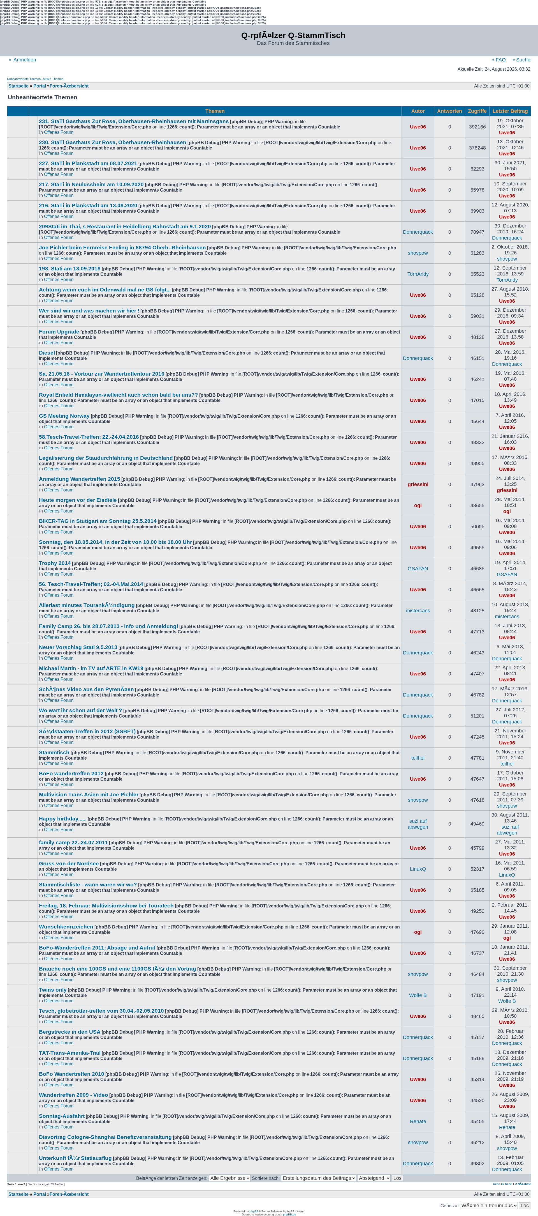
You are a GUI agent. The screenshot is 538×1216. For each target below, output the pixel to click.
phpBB (254, 1211)
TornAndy (418, 274)
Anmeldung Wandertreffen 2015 (79, 479)
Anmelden (24, 60)
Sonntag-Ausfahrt (62, 1116)
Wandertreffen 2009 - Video (73, 1095)
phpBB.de (289, 1214)
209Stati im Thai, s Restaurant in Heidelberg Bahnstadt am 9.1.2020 (125, 226)
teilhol (418, 758)
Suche (522, 60)
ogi (418, 505)
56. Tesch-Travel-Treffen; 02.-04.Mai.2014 (91, 584)
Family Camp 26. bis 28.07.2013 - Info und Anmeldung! (108, 626)
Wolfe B (418, 995)
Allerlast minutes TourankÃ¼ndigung (87, 605)
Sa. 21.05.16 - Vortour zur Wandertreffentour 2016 (101, 374)
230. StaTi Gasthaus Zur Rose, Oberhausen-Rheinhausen (112, 142)
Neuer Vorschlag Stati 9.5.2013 (78, 647)
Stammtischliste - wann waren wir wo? (88, 885)
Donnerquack (418, 232)
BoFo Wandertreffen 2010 (71, 1074)
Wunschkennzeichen (66, 927)
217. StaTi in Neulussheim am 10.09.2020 (91, 184)
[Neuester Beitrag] (518, 132)
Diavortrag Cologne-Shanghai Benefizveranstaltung (105, 1137)
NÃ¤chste (524, 1183)
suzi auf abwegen (418, 824)
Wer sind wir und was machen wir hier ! (89, 311)
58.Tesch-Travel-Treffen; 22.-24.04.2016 (89, 437)
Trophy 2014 (55, 563)
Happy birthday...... (63, 819)
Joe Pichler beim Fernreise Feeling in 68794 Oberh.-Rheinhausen (122, 247)
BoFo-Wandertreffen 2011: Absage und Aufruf (97, 948)
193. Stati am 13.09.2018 (70, 269)
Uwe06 (418, 127)
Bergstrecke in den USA (70, 1032)
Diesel (47, 353)
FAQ (500, 60)
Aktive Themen (53, 79)
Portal (39, 86)
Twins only (53, 990)
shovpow (418, 253)
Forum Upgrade (59, 332)
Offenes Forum (58, 132)
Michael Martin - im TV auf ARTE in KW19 (91, 668)
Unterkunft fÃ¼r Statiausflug (75, 1158)
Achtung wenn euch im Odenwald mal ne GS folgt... (105, 290)
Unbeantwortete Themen (24, 79)
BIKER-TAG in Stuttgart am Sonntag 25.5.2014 (98, 521)
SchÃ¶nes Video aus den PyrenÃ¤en (86, 689)
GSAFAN (418, 568)
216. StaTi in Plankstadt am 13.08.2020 (88, 205)
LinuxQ (418, 869)
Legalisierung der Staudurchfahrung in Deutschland (106, 458)
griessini (418, 484)
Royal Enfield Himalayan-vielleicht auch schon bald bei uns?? (118, 395)
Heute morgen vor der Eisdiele (78, 500)
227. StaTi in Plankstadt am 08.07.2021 (88, 163)
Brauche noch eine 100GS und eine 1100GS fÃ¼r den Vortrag (117, 969)
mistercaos (418, 610)
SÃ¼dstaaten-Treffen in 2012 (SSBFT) (87, 731)
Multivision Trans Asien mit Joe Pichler (88, 794)
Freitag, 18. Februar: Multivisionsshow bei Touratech (106, 906)
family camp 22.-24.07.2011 (73, 842)
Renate (418, 1121)
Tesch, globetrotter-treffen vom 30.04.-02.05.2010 (101, 1011)
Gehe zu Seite (502, 1183)
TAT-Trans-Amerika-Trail (70, 1053)
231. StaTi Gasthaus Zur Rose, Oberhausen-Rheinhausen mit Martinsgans (134, 121)
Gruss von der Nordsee (69, 863)
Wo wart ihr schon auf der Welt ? (80, 710)
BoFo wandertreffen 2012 (71, 773)
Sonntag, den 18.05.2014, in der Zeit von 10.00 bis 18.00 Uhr (115, 542)
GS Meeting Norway (64, 416)
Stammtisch (54, 752)
